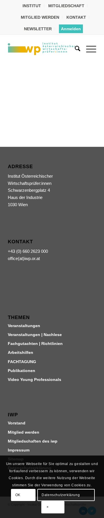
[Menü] (88, 48)
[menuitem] (32, 5)
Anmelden (71, 28)
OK (18, 495)
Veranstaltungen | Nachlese (35, 334)
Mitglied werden (23, 432)
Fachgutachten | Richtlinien (35, 343)
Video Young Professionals (34, 379)
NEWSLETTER (38, 28)
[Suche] (74, 48)
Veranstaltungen (24, 325)
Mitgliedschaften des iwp (32, 441)
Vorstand (16, 423)
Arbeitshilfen (20, 352)
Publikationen (21, 370)
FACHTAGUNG (22, 361)
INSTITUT (32, 5)
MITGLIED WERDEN (40, 17)
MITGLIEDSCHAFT (66, 5)
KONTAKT (76, 17)
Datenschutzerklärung (61, 495)
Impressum (18, 450)
